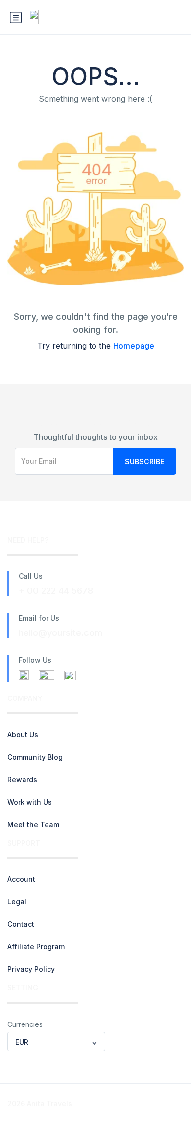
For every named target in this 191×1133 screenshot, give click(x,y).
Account (21, 879)
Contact (20, 924)
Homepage (133, 345)
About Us (22, 734)
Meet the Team (33, 824)
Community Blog (35, 757)
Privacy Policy (31, 969)
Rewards (22, 779)
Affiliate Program (36, 946)
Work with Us (29, 802)
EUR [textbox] (21, 1042)
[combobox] (56, 1041)
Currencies (25, 1024)
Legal (16, 901)
